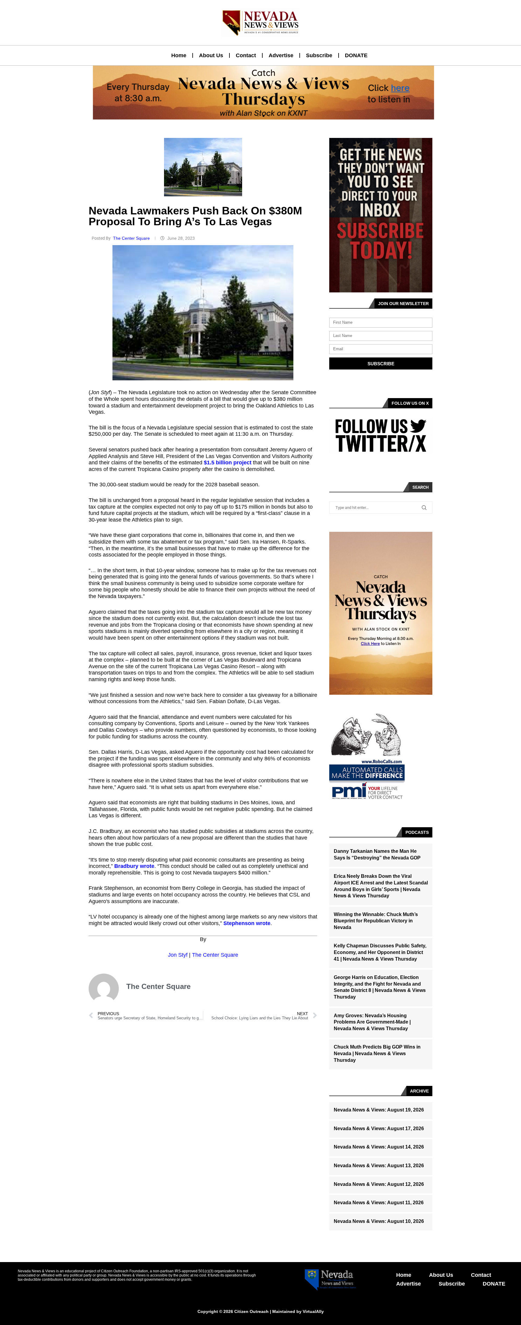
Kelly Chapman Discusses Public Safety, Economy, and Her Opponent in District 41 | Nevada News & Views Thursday (380, 952)
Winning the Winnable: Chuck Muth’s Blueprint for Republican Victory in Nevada (376, 921)
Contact (246, 55)
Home (178, 55)
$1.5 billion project (227, 463)
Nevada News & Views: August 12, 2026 (379, 1184)
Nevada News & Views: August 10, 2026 (379, 1221)
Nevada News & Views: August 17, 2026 (379, 1128)
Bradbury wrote (134, 866)
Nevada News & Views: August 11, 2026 (379, 1202)
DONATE (356, 55)
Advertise (281, 55)
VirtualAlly (313, 1311)
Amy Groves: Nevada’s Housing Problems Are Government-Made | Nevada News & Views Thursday (372, 1022)
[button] (258, 116)
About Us (211, 55)
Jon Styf (178, 955)
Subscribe (319, 55)
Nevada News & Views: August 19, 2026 (379, 1109)
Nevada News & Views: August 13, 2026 (379, 1165)
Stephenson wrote (246, 923)
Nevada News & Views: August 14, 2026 (379, 1146)
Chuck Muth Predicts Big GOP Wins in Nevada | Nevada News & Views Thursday (377, 1053)
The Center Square (132, 238)
